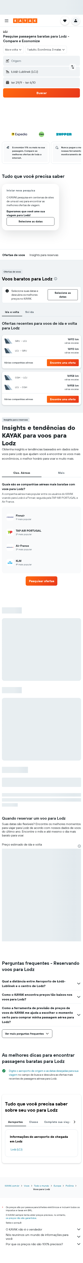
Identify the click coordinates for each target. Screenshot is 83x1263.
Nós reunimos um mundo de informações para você (37, 1237)
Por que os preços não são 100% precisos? (34, 1244)
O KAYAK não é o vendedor (24, 1229)
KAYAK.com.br (12, 1185)
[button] (6, 20)
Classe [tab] (33, 1122)
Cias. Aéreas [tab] (21, 473)
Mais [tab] (61, 473)
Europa (57, 1185)
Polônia (70, 1185)
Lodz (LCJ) (16, 1149)
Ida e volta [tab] (12, 312)
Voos (26, 1185)
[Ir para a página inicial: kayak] (25, 20)
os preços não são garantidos (21, 1218)
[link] (41, 581)
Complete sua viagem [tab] (58, 1122)
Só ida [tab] (29, 312)
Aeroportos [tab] (15, 1122)
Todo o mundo (41, 1185)
